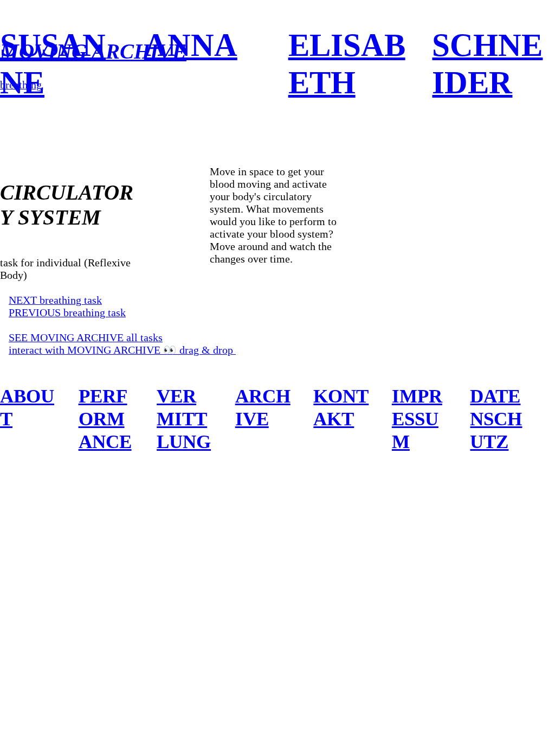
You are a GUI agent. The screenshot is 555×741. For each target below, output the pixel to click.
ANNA (190, 45)
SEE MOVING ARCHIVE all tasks (86, 337)
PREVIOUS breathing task (67, 312)
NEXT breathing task (55, 300)
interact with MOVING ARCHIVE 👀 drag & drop (122, 350)
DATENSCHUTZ (496, 418)
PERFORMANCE (105, 418)
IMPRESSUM (417, 418)
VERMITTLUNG (184, 418)
